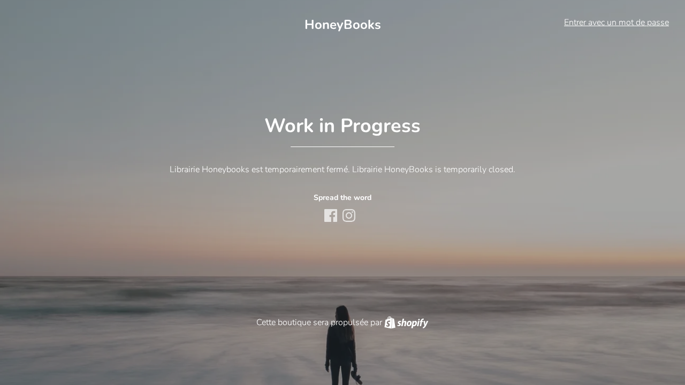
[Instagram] (349, 217)
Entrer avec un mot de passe (616, 22)
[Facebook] (331, 217)
